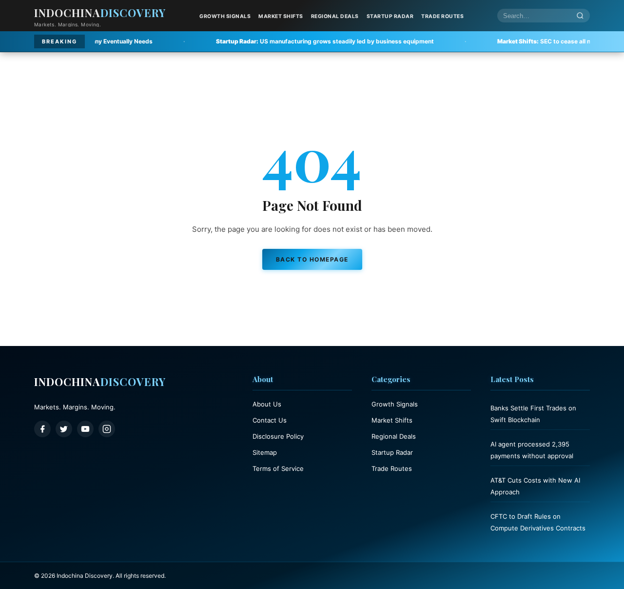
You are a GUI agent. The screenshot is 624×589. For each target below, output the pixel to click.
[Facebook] (42, 429)
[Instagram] (106, 429)
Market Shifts (280, 16)
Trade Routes (442, 16)
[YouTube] (85, 429)
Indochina (100, 12)
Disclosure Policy (278, 436)
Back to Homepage (312, 259)
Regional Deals (335, 16)
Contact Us (270, 420)
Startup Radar (390, 16)
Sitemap (265, 452)
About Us (267, 404)
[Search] (580, 16)
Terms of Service (278, 468)
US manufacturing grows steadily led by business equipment (290, 41)
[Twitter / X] (64, 429)
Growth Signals (225, 16)
